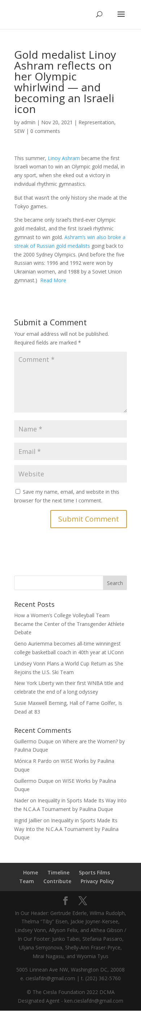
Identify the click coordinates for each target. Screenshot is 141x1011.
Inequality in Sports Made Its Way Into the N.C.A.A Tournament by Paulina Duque (66, 829)
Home (30, 872)
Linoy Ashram (64, 158)
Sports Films (94, 872)
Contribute (57, 881)
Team (26, 881)
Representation (96, 122)
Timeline (58, 872)
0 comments (45, 131)
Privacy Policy (97, 881)
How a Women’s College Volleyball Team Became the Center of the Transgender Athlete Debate (69, 624)
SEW (19, 131)
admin (28, 122)
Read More (53, 280)
